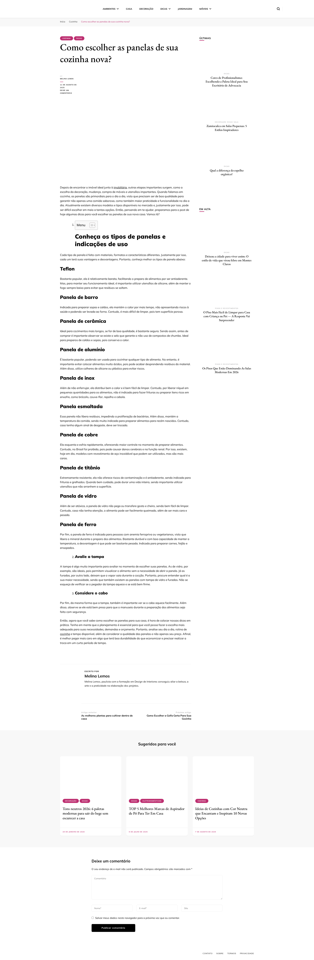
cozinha (65, 634)
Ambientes (109, 9)
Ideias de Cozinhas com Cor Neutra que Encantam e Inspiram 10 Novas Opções (221, 813)
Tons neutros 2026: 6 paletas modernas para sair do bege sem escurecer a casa (85, 813)
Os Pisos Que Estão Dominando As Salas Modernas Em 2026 (226, 370)
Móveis (203, 9)
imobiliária (120, 187)
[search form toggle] (278, 8)
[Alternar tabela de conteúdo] (90, 225)
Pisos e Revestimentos (226, 308)
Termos (231, 953)
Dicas (163, 9)
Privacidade (247, 953)
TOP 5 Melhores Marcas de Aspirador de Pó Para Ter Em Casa (156, 811)
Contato (208, 953)
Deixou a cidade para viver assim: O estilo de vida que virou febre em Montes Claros (226, 260)
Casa (129, 9)
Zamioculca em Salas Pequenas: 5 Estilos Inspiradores (227, 128)
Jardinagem (185, 9)
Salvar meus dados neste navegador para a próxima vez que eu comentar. (137, 917)
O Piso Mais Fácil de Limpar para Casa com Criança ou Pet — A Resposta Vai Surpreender (226, 316)
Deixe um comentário (70, 91)
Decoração (146, 9)
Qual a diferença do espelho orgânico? (227, 172)
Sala (236, 122)
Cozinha (66, 38)
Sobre (220, 953)
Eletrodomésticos (152, 801)
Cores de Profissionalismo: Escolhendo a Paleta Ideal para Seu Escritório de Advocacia (227, 81)
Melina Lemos (67, 79)
